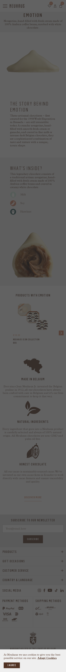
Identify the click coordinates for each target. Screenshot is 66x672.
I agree (12, 665)
